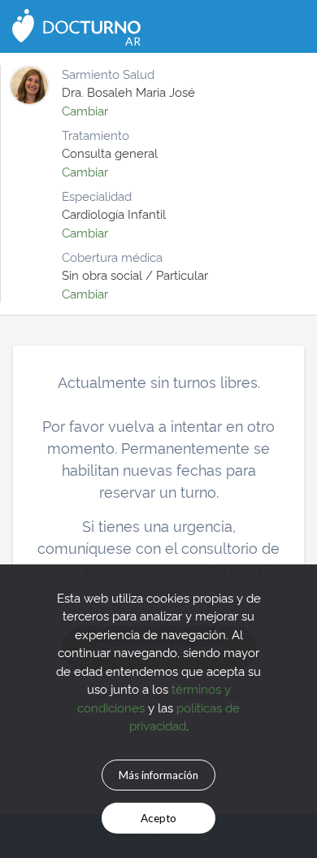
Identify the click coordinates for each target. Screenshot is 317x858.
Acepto (158, 818)
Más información (158, 775)
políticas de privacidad (185, 716)
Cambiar (85, 110)
